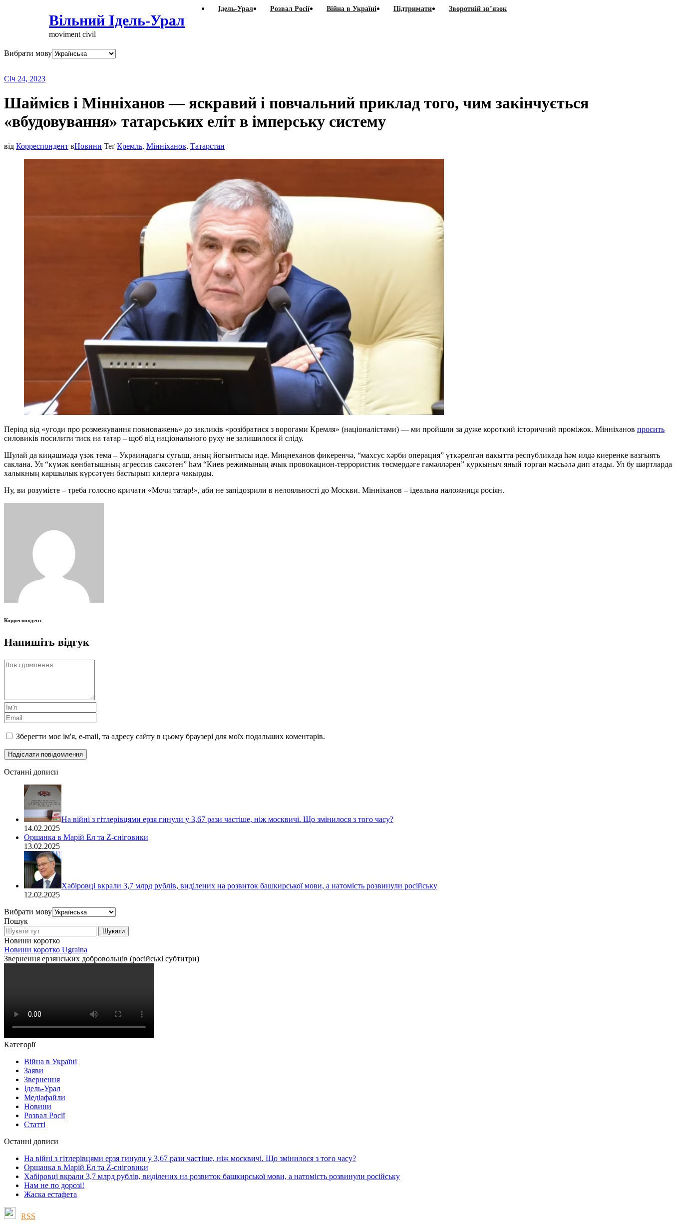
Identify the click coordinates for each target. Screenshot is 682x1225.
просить (651, 429)
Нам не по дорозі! (54, 1185)
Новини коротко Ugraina (45, 949)
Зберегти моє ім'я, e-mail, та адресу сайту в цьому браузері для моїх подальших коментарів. (170, 736)
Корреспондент (42, 146)
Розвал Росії (44, 1115)
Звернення (42, 1079)
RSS (28, 1216)
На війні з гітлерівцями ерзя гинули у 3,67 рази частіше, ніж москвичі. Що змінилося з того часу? (190, 1158)
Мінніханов (166, 146)
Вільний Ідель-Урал (117, 20)
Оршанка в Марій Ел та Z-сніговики (86, 1167)
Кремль (129, 146)
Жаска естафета (50, 1194)
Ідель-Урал (42, 1088)
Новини (88, 146)
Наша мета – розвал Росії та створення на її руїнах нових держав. (197, 66)
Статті (34, 1124)
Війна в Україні (50, 1061)
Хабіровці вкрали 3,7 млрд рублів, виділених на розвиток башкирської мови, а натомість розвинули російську (212, 1176)
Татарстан (207, 146)
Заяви (33, 1070)
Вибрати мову (28, 53)
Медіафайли (44, 1097)
